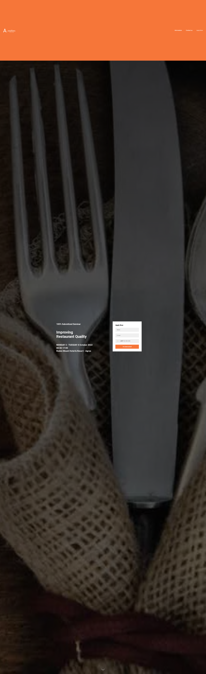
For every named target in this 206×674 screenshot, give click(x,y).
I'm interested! (127, 346)
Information (178, 30)
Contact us (189, 30)
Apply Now (200, 30)
